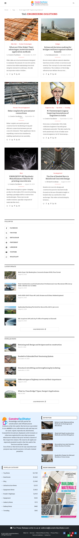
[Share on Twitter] (12, 74)
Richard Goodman (52, 182)
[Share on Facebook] (10, 74)
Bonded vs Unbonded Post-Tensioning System (35, 356)
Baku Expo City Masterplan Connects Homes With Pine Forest (39, 272)
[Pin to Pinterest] (14, 74)
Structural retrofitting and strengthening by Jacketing (39, 368)
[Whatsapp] (68, 535)
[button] (43, 495)
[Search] (73, 3)
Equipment (20, 498)
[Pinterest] (73, 533)
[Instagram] (70, 533)
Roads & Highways (20, 494)
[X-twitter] (67, 533)
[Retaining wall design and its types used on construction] (10, 347)
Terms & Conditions (37, 535)
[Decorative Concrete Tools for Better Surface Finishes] (47, 447)
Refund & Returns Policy (42, 533)
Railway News (20, 506)
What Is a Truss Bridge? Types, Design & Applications (38, 391)
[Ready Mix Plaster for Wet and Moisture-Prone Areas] (47, 458)
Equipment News (20, 490)
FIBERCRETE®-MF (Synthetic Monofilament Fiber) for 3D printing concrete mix (21, 178)
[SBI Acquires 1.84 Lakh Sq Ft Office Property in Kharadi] (10, 321)
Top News (20, 473)
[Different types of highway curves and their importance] (10, 382)
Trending (20, 510)
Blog (20, 481)
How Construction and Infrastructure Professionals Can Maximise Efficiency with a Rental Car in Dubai (45, 285)
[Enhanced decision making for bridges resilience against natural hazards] (57, 29)
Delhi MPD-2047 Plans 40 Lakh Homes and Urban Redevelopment (40, 295)
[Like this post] (7, 74)
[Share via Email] (19, 74)
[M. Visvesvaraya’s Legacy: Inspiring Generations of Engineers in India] (57, 93)
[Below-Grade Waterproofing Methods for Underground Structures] (47, 425)
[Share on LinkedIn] (16, 74)
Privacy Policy (54, 533)
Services (32, 533)
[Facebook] (64, 533)
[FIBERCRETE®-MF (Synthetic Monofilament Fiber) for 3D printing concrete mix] (21, 159)
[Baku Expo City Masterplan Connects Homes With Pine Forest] (10, 275)
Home (6, 10)
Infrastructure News (20, 485)
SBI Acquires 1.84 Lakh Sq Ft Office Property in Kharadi (37, 319)
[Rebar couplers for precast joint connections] (21, 93)
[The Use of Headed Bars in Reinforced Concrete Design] (57, 159)
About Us (25, 533)
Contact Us (47, 535)
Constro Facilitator (14, 55)
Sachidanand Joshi (52, 55)
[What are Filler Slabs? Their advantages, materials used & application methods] (21, 29)
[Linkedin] (75, 533)
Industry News (20, 502)
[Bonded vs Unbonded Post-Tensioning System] (10, 359)
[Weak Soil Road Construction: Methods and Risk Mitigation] (47, 436)
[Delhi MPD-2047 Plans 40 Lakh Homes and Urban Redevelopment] (10, 298)
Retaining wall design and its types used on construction (40, 345)
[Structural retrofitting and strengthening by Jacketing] (10, 371)
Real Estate (20, 477)
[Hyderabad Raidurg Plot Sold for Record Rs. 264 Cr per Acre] (10, 310)
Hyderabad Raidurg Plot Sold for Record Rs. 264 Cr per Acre (38, 307)
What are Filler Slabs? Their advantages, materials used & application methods (21, 49)
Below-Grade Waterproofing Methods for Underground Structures (64, 423)
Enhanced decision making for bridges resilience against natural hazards (57, 49)
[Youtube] (71, 535)
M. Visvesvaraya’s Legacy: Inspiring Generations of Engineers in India (58, 113)
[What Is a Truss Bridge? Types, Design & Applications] (10, 394)
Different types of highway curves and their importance (39, 379)
